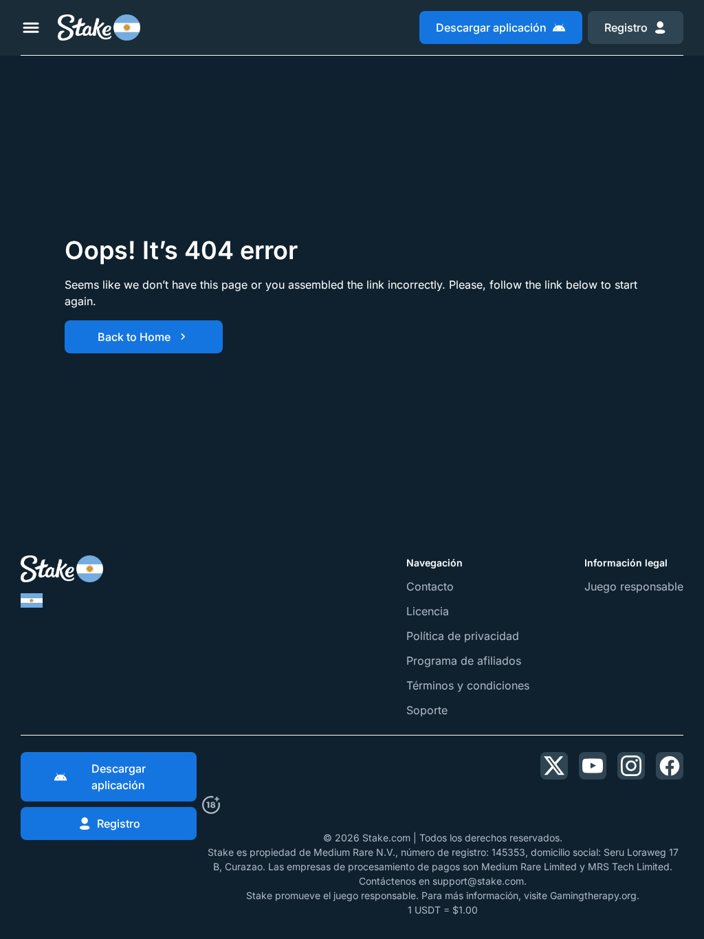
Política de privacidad (462, 636)
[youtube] (592, 766)
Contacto (430, 586)
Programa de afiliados (463, 660)
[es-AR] (32, 600)
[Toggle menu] (31, 27)
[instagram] (631, 766)
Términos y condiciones (467, 685)
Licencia (427, 611)
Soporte (427, 710)
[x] (554, 766)
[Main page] (99, 27)
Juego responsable (633, 586)
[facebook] (669, 766)
